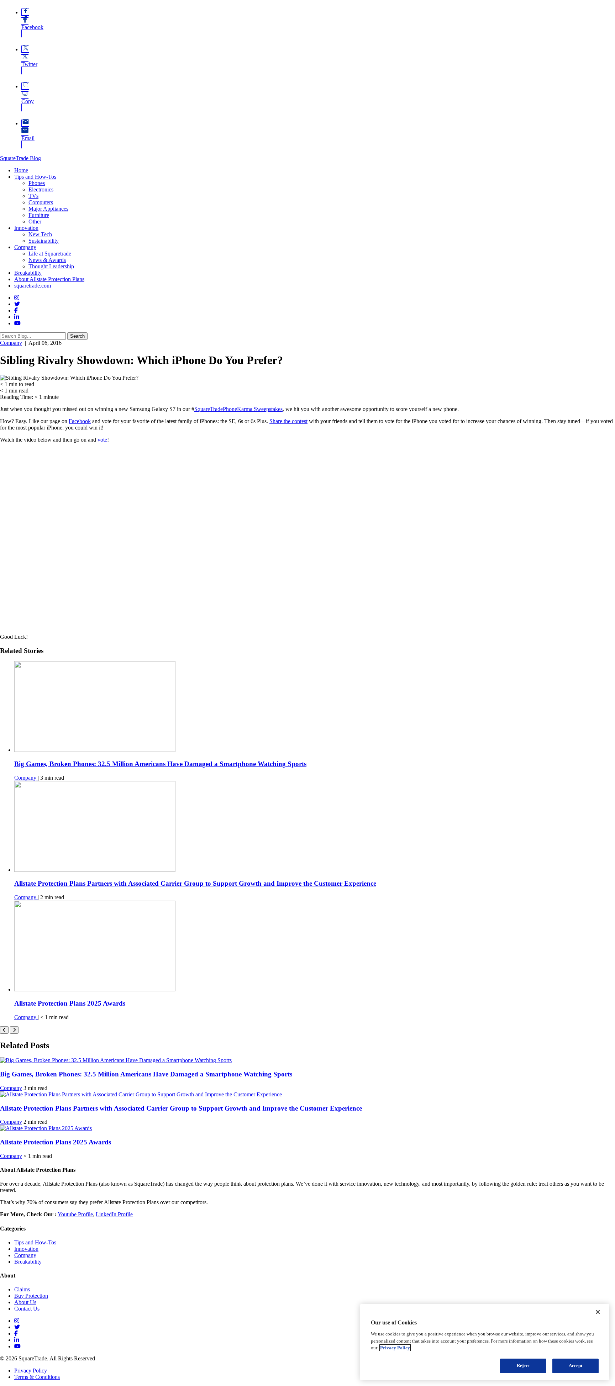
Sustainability (43, 241)
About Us (25, 1302)
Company (25, 247)
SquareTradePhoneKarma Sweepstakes (238, 409)
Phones (36, 183)
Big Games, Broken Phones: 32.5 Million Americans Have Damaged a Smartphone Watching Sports (160, 764)
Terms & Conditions (37, 1377)
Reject (523, 1365)
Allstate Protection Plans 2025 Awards (69, 1003)
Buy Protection (31, 1296)
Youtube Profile (75, 1214)
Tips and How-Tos (35, 177)
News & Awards (47, 260)
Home (21, 170)
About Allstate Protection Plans (49, 279)
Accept (576, 1365)
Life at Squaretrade (49, 254)
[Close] (598, 1312)
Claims (22, 1289)
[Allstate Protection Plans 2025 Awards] (94, 989)
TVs (33, 196)
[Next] (14, 1030)
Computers (40, 202)
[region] (484, 1342)
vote (102, 440)
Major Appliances (48, 209)
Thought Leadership (51, 266)
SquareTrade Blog (20, 158)
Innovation (26, 228)
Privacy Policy (30, 1370)
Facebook (80, 421)
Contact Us (27, 1309)
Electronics (40, 189)
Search (77, 336)
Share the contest (288, 421)
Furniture (38, 215)
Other (34, 221)
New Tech (40, 234)
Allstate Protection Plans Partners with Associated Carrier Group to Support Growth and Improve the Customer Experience (195, 883)
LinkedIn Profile (114, 1214)
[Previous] (4, 1030)
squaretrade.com (32, 286)
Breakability (28, 273)
